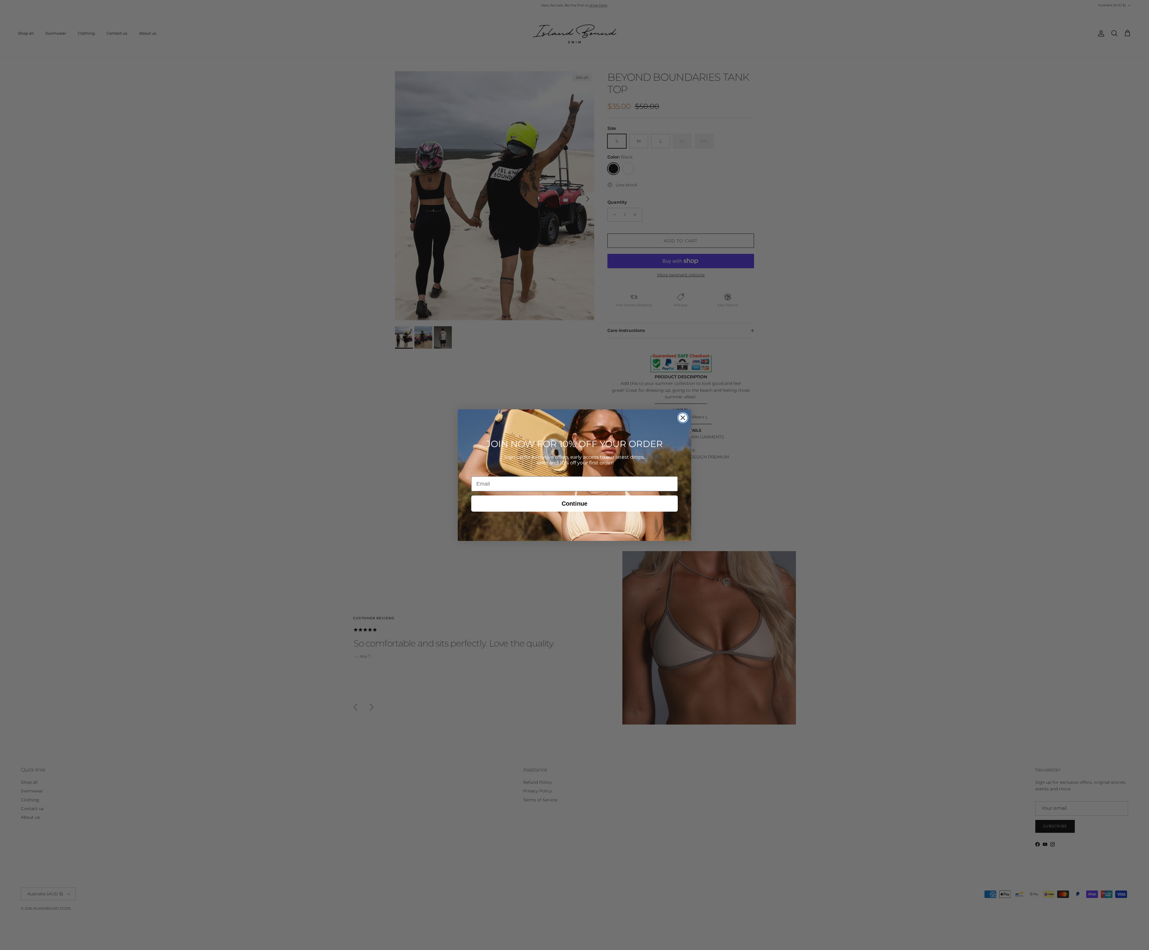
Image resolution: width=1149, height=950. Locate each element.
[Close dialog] (683, 418)
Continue (574, 503)
